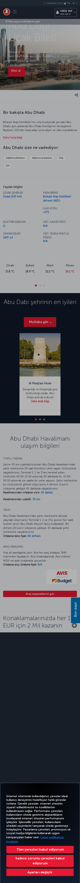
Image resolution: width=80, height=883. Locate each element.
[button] (40, 872)
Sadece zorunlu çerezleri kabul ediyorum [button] (40, 860)
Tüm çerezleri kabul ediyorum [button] (40, 849)
